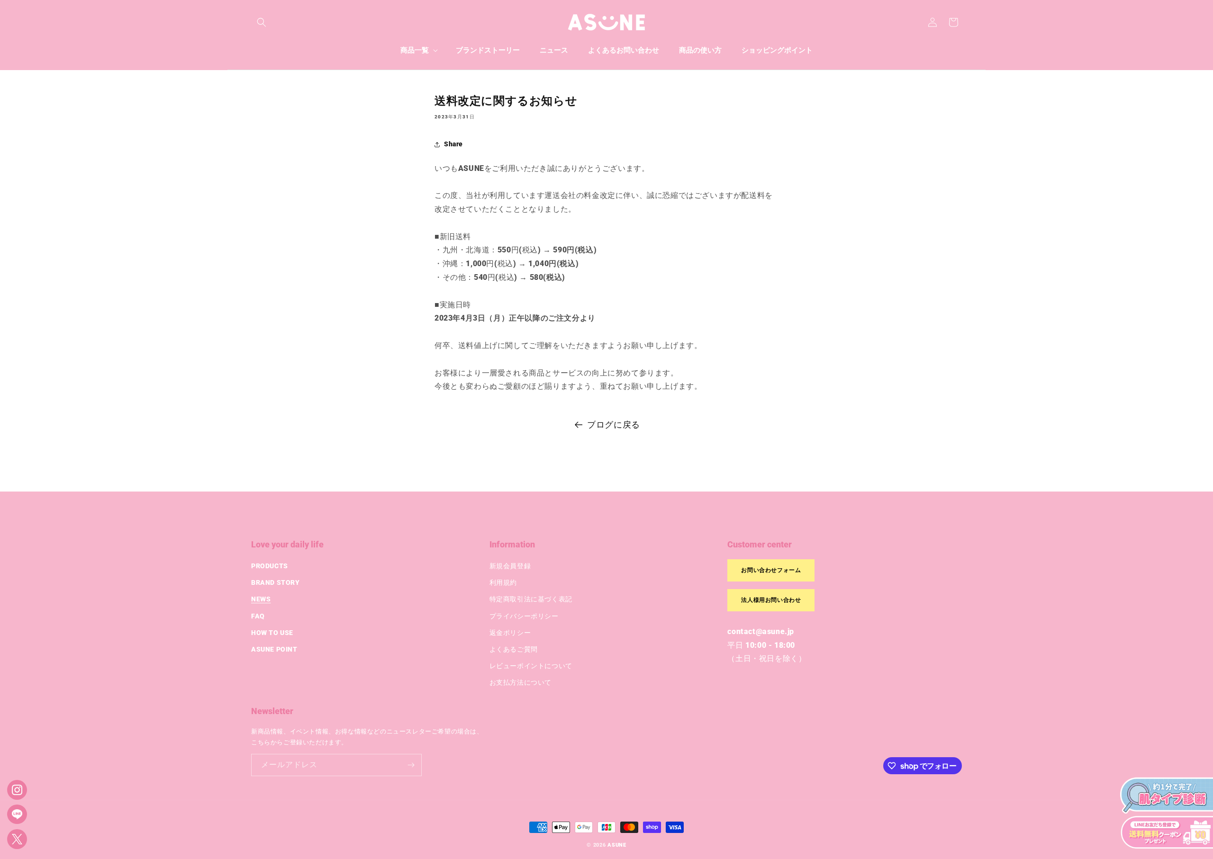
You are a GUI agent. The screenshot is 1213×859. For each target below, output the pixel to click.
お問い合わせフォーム (771, 570)
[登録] (410, 765)
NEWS (261, 599)
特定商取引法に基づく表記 (530, 599)
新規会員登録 (510, 566)
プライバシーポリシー (524, 616)
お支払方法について (520, 682)
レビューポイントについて (530, 666)
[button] (261, 22)
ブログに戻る (613, 425)
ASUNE (616, 845)
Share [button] (453, 144)
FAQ (258, 616)
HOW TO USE (272, 632)
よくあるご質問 (513, 649)
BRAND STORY (275, 582)
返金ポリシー (510, 632)
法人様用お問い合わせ (771, 600)
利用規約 (503, 582)
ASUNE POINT (274, 649)
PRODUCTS (269, 566)
